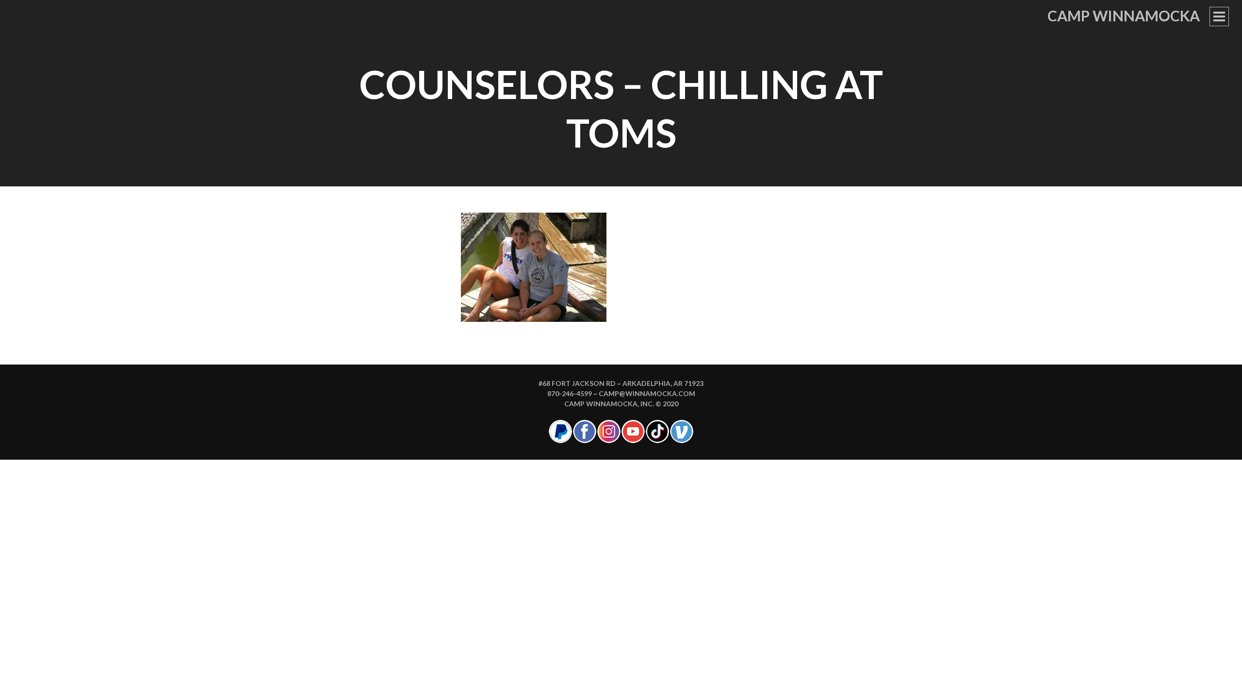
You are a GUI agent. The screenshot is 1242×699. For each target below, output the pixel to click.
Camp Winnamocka (1123, 15)
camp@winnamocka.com (647, 393)
